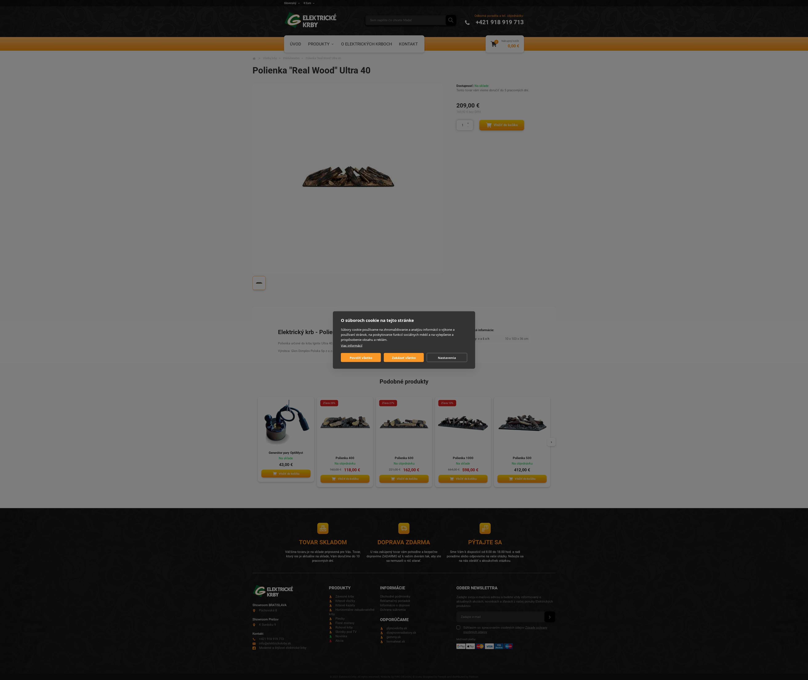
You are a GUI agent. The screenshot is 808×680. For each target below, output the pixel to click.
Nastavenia (447, 357)
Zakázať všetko (404, 357)
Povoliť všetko (361, 357)
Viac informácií (351, 345)
